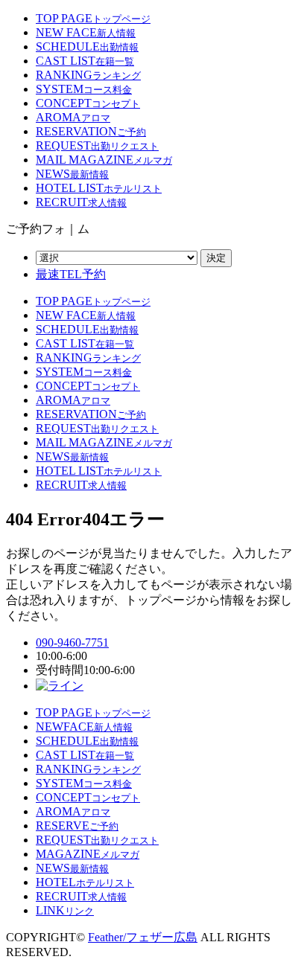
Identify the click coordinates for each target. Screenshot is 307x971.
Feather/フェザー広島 (142, 937)
